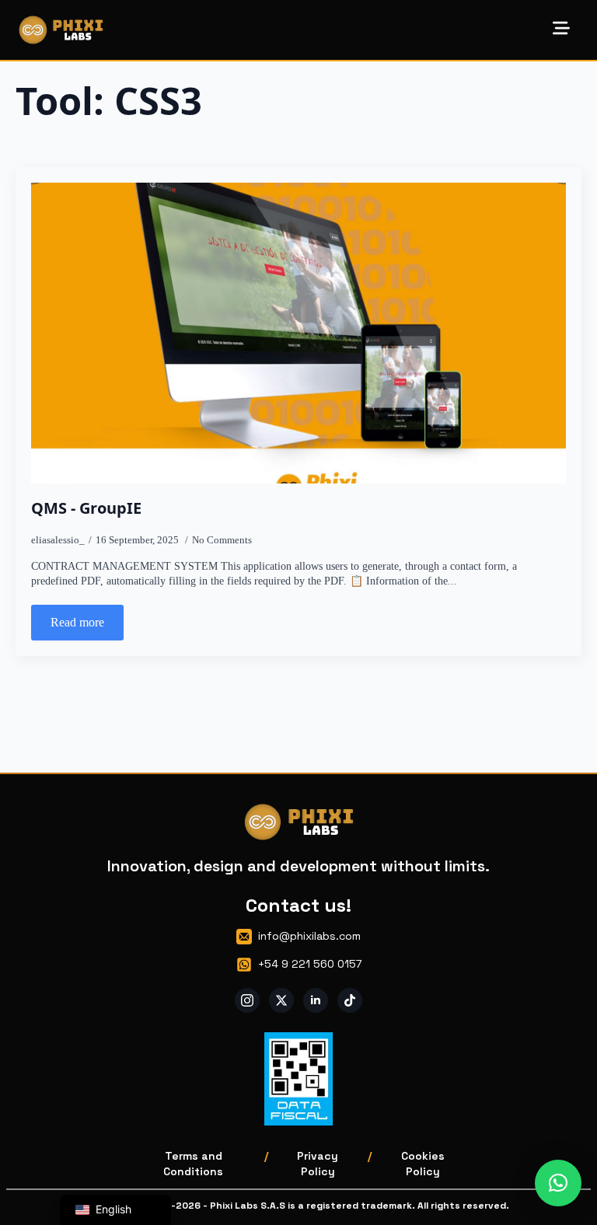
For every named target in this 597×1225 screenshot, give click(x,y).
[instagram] (247, 1000)
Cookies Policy (423, 1163)
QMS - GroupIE (86, 508)
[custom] (349, 1000)
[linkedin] (315, 1000)
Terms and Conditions (193, 1163)
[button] (558, 1183)
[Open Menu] (561, 29)
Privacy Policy (317, 1163)
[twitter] (281, 1000)
